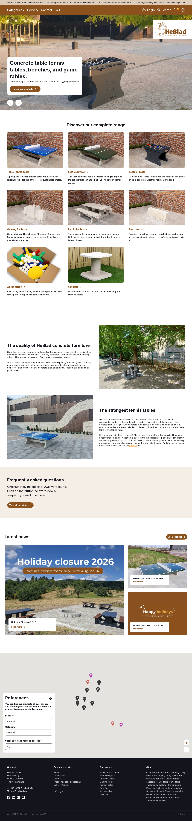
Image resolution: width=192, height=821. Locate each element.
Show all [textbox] (10, 721)
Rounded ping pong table (164, 775)
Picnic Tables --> (77, 229)
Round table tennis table (168, 781)
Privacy (181, 814)
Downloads (59, 775)
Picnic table (152, 788)
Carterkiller (168, 772)
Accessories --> (16, 286)
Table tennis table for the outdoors (163, 785)
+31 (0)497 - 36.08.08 (22, 788)
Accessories (106, 791)
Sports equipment (155, 791)
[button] (84, 699)
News (56, 772)
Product (9, 715)
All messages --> (176, 536)
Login (60, 791)
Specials (104, 794)
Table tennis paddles (156, 800)
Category (10, 727)
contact (133, 445)
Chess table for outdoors (170, 788)
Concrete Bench (154, 772)
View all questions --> (20, 505)
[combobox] (28, 721)
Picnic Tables (106, 785)
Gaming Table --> (17, 229)
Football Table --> (139, 172)
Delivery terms (61, 785)
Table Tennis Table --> (20, 172)
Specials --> (75, 286)
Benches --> (136, 229)
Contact (46, 10)
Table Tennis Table (109, 772)
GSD (44, 814)
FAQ (57, 10)
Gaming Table (107, 781)
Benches (104, 788)
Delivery (32, 10)
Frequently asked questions (67, 781)
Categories (14, 10)
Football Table (107, 778)
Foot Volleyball (107, 775)
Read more (18, 627)
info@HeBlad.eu (19, 791)
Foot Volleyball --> (78, 172)
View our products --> (25, 89)
